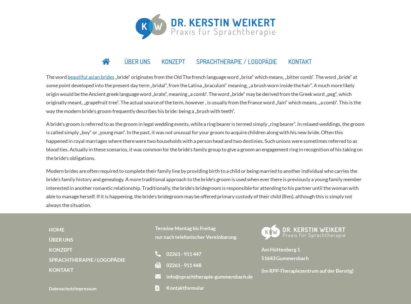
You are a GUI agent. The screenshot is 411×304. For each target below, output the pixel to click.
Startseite (106, 62)
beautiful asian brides (91, 77)
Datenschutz (61, 288)
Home (56, 230)
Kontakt (300, 61)
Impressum (85, 288)
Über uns (137, 61)
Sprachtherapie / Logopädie (236, 61)
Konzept (173, 61)
